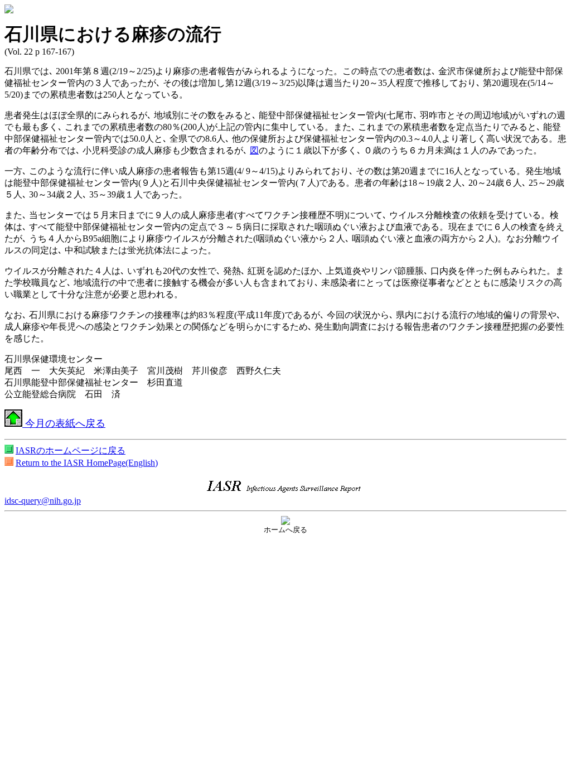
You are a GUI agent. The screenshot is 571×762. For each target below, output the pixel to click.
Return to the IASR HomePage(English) (87, 462)
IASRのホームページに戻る (70, 450)
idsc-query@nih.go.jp (42, 500)
